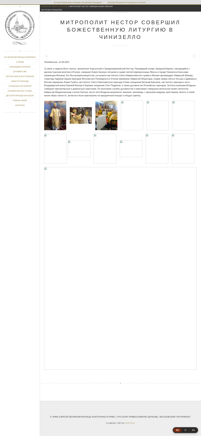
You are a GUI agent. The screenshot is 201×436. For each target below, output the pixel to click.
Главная (44, 6)
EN (193, 430)
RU (177, 430)
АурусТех (130, 423)
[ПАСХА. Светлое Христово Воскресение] (194, 56)
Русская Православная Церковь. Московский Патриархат (78, 2)
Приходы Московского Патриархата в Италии (127, 2)
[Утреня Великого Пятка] (46, 56)
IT (185, 430)
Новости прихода (59, 6)
